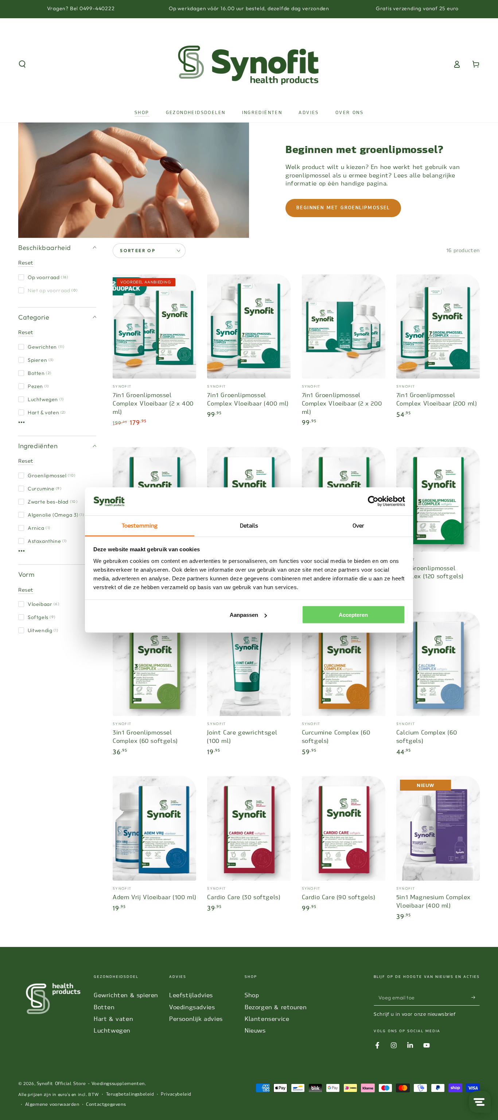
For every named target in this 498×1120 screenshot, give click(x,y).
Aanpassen (244, 615)
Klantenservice (267, 1018)
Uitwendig (43, 630)
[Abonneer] (475, 997)
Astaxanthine (47, 541)
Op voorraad (48, 277)
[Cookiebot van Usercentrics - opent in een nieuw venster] (373, 501)
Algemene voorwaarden (52, 1104)
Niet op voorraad (53, 290)
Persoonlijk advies (196, 1018)
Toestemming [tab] (139, 525)
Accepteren (353, 615)
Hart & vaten (47, 412)
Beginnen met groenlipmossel (343, 207)
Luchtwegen (46, 399)
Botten (39, 373)
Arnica (39, 528)
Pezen (38, 386)
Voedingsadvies (192, 1007)
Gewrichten (46, 347)
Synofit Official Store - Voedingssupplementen (91, 1083)
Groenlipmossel (51, 475)
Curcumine (45, 489)
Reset (26, 263)
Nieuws (255, 1030)
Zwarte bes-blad (53, 502)
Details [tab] (249, 525)
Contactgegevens (106, 1104)
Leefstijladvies (191, 995)
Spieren (41, 360)
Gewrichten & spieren (126, 995)
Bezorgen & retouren (276, 1007)
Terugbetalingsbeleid (130, 1094)
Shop (252, 995)
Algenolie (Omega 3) (56, 515)
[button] (22, 64)
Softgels (41, 617)
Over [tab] (358, 525)
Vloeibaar (43, 604)
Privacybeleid (176, 1094)
